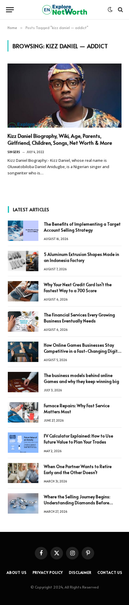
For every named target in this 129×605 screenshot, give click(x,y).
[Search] (120, 9)
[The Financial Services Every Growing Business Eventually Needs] (23, 321)
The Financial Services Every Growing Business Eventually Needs (79, 318)
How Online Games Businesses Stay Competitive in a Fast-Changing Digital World (83, 351)
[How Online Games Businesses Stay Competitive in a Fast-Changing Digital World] (23, 352)
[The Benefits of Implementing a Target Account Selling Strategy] (23, 231)
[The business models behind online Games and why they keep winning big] (23, 382)
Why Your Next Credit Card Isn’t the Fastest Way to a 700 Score (78, 287)
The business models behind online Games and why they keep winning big (81, 378)
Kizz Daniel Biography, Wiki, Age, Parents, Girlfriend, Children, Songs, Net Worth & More (60, 139)
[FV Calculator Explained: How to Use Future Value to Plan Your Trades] (23, 442)
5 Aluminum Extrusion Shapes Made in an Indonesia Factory (81, 257)
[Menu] (10, 9)
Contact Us (110, 572)
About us (17, 572)
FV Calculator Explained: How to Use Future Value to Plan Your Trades (78, 439)
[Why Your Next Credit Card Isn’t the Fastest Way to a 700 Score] (23, 291)
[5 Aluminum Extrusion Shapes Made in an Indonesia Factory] (23, 261)
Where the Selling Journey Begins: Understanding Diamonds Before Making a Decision (77, 503)
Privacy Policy (48, 572)
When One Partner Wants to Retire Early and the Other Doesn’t (78, 469)
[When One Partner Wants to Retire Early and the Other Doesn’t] (23, 473)
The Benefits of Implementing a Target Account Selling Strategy (82, 227)
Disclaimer (80, 572)
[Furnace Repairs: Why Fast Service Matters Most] (23, 412)
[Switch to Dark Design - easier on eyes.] (110, 9)
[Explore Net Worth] (64, 10)
